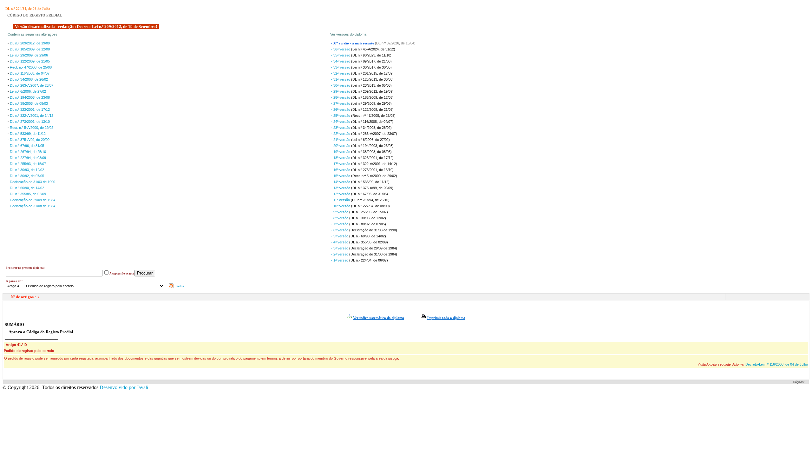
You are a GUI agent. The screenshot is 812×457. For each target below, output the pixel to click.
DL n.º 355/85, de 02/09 (28, 194)
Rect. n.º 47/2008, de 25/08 (31, 67)
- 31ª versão (341, 79)
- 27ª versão (341, 103)
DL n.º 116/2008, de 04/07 (29, 73)
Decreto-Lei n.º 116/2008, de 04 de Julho (776, 364)
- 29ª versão (341, 91)
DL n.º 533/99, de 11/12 (28, 134)
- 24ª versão (341, 121)
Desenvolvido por (124, 387)
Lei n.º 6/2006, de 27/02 (28, 91)
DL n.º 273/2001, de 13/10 (30, 121)
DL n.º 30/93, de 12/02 (27, 170)
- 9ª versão (340, 212)
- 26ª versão (341, 109)
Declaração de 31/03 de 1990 (32, 182)
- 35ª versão (341, 55)
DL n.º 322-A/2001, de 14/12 (31, 115)
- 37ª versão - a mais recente (353, 43)
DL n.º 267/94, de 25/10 (28, 152)
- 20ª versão (341, 146)
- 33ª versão (341, 67)
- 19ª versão (341, 152)
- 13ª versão (341, 188)
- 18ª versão (341, 158)
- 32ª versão (341, 73)
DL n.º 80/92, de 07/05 (27, 176)
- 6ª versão (340, 230)
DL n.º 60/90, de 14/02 (27, 188)
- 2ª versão (340, 254)
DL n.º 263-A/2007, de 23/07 (31, 85)
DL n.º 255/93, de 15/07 (28, 164)
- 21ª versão (341, 140)
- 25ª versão (341, 115)
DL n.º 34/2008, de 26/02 (29, 79)
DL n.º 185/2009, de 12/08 (30, 49)
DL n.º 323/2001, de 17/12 (30, 109)
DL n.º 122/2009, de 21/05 (30, 61)
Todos (179, 286)
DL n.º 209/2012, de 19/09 (30, 43)
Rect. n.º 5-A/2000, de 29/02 (31, 127)
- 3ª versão (340, 248)
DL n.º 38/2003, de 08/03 (29, 103)
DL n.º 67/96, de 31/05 (27, 146)
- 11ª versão (341, 200)
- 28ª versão (341, 97)
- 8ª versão (340, 218)
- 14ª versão (341, 182)
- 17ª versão (341, 164)
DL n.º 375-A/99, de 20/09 (29, 140)
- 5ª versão (340, 236)
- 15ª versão (341, 176)
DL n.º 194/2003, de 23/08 (30, 97)
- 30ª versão (341, 85)
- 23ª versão (341, 127)
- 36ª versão (341, 49)
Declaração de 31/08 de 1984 (32, 206)
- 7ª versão (340, 224)
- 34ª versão (341, 61)
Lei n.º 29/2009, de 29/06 (29, 55)
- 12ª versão (341, 194)
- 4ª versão (340, 242)
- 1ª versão (340, 260)
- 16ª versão (341, 170)
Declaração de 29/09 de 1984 (32, 200)
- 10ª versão (341, 206)
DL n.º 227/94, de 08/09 (28, 158)
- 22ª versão (341, 134)
